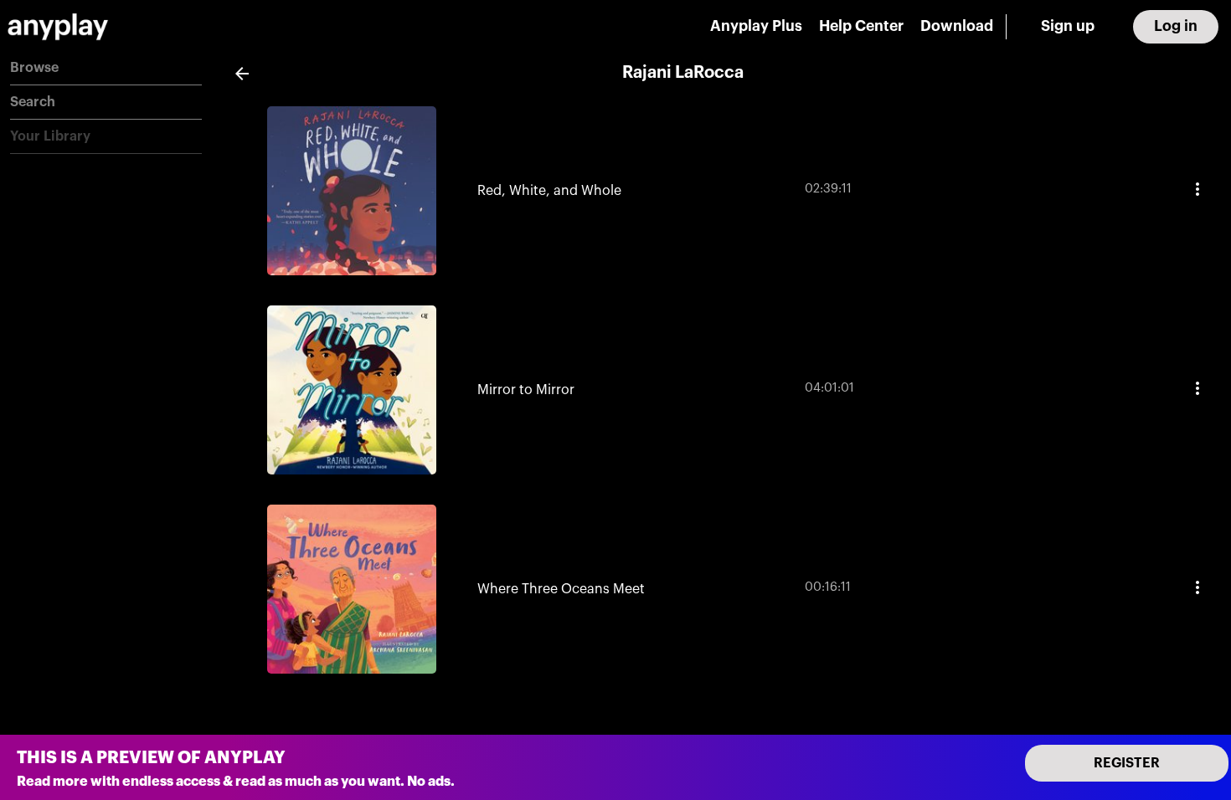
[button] (106, 68)
